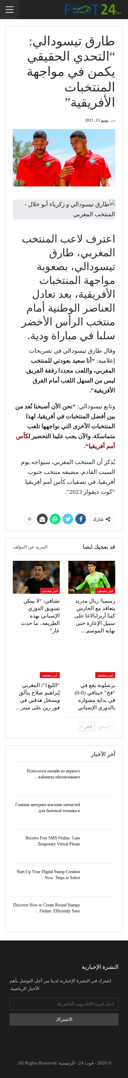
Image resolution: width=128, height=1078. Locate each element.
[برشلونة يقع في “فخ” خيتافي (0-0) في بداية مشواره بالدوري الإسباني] (91, 662)
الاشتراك (64, 1019)
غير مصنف (105, 591)
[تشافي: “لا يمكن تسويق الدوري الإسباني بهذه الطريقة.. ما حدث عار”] (36, 577)
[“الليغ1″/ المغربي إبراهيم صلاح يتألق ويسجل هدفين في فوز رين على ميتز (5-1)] (36, 662)
